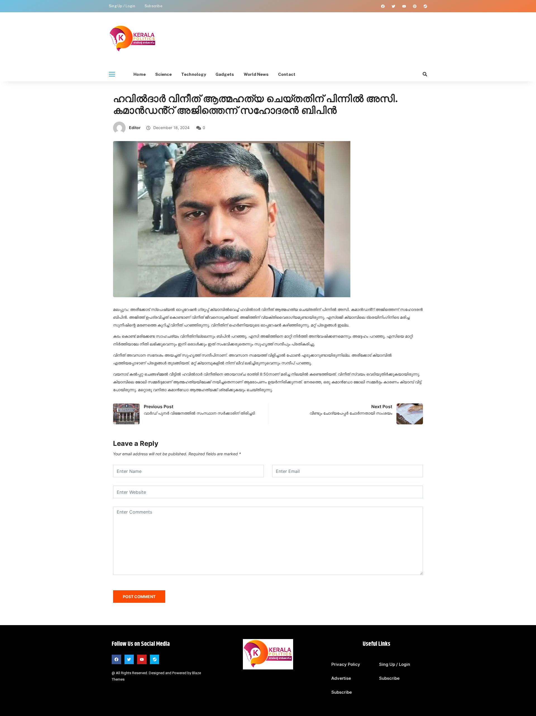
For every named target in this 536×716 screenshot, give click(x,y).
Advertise (341, 678)
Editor (135, 127)
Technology (193, 74)
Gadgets (225, 74)
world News (256, 74)
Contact (286, 74)
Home (139, 74)
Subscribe (153, 6)
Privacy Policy (345, 664)
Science (163, 74)
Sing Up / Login (122, 6)
